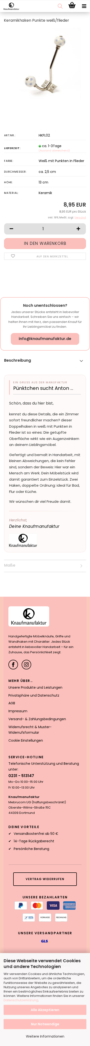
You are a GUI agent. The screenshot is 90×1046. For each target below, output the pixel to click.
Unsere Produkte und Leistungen (35, 687)
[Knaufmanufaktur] (9, 6)
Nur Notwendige (45, 1024)
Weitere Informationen (45, 1036)
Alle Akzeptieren (45, 1009)
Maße (9, 565)
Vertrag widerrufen (45, 879)
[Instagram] (26, 664)
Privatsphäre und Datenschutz (33, 695)
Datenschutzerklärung (21, 1000)
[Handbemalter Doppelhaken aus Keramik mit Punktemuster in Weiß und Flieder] (45, 63)
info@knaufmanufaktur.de (45, 338)
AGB (11, 703)
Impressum (17, 711)
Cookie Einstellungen (25, 740)
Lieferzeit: (12, 148)
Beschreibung (17, 360)
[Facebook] (13, 664)
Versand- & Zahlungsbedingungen (37, 719)
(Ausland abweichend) (54, 150)
